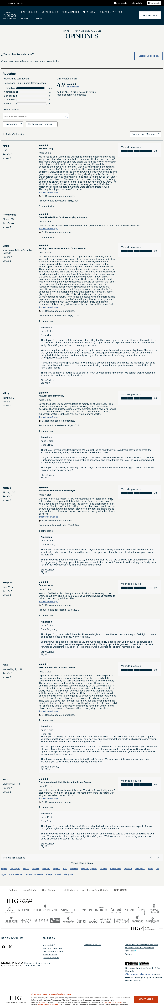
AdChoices (129, 951)
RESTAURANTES (70, 12)
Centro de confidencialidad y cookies (141, 944)
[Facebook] (4, 946)
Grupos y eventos (111, 12)
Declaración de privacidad (48, 1004)
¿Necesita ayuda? (51, 957)
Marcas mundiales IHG (52, 948)
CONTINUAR (146, 999)
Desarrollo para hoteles (53, 951)
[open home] (4, 890)
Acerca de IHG (49, 945)
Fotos (39, 19)
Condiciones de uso (92, 944)
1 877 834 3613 (33, 965)
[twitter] (10, 946)
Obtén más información (139, 974)
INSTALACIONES (49, 12)
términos (41, 1002)
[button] (154, 3)
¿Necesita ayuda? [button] (15, 3)
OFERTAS (26, 19)
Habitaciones (29, 12)
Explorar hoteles (50, 954)
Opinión (128, 954)
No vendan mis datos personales (139, 948)
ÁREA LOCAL (89, 12)
